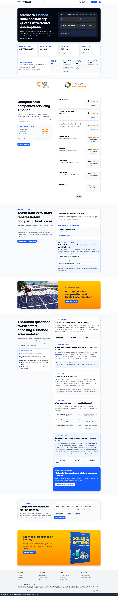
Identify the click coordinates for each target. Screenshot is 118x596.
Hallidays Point (70, 509)
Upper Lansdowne (60, 509)
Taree (72, 503)
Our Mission (20, 577)
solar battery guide (90, 443)
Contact (19, 579)
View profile (93, 105)
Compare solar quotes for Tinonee (65, 484)
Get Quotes (94, 1)
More (56, 1)
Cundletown (65, 503)
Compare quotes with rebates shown (27, 241)
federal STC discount (31, 230)
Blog (40, 579)
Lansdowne (88, 506)
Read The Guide (28, 552)
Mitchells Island (59, 513)
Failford (79, 509)
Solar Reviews (51, 1)
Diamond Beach (80, 503)
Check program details (64, 235)
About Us (19, 575)
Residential (35, 1)
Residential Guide (43, 575)
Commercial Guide (43, 577)
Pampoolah (68, 513)
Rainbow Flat (79, 506)
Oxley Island (77, 513)
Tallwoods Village (60, 506)
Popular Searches (64, 579)
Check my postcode (60, 517)
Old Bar (57, 503)
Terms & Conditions (64, 575)
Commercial (42, 1)
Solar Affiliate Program (86, 577)
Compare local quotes (23, 144)
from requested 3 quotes (22, 594)
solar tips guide (36, 234)
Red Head (86, 509)
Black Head (89, 503)
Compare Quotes (70, 301)
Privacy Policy (63, 577)
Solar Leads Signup (85, 575)
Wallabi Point (70, 506)
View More (78, 196)
